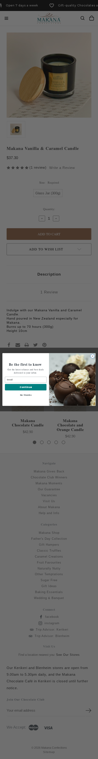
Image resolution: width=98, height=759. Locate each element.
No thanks (25, 395)
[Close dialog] (92, 356)
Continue (26, 387)
